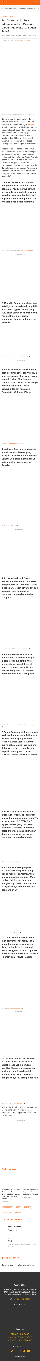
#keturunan (18, 1212)
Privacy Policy (15, 1337)
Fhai (10, 1241)
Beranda (4, 16)
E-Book (28, 1337)
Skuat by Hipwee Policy (20, 1340)
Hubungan (19, 8)
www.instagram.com (26, 250)
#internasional (7, 1212)
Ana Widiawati (6, 1201)
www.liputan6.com (18, 1103)
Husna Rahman (25, 40)
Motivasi (26, 8)
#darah (18, 1208)
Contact (24, 1334)
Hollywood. (33, 124)
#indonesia (27, 1208)
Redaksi (15, 1334)
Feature (5, 8)
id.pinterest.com (12, 525)
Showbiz (33, 8)
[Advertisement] (20, 67)
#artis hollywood (7, 1208)
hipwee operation (22, 1299)
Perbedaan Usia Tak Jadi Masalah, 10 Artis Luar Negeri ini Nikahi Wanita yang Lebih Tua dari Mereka (11, 1194)
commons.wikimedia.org (15, 443)
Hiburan (11, 8)
